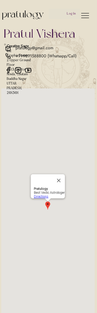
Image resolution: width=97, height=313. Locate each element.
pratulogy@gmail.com (34, 48)
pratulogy (23, 14)
